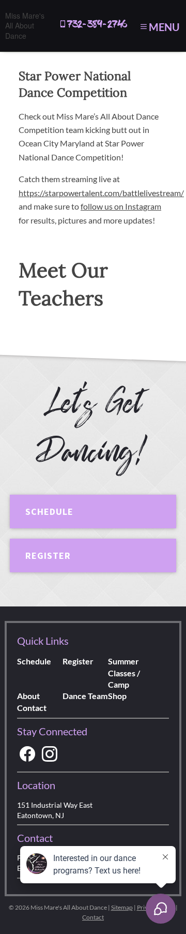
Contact (32, 708)
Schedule (49, 511)
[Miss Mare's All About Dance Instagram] (49, 754)
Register (48, 555)
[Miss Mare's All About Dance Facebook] (27, 754)
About (28, 696)
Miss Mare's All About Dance (24, 26)
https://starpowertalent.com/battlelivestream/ (101, 193)
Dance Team (85, 696)
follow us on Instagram (121, 206)
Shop (117, 696)
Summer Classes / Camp (124, 672)
